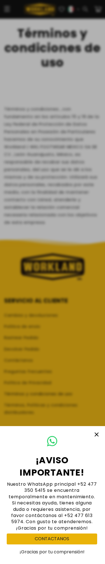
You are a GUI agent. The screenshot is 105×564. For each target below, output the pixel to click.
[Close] (97, 434)
